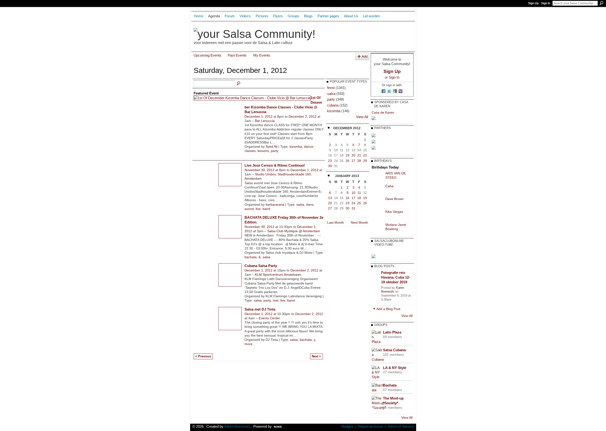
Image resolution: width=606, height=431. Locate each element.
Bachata (390, 385)
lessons (263, 151)
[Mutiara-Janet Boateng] (377, 228)
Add (365, 56)
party (274, 151)
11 (359, 193)
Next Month (359, 222)
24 (353, 203)
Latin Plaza (392, 332)
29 (365, 161)
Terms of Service (401, 426)
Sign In (545, 3)
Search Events (239, 83)
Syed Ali (271, 146)
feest (331, 88)
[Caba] (377, 189)
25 (359, 203)
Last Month (335, 222)
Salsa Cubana (394, 350)
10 (353, 193)
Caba (389, 186)
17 (353, 198)
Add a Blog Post (388, 309)
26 (347, 161)
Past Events (237, 55)
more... (250, 344)
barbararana (275, 204)
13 (330, 198)
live (258, 209)
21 (359, 155)
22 (365, 155)
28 (359, 161)
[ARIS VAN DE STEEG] (377, 176)
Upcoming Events (207, 55)
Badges (347, 426)
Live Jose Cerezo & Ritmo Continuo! (275, 165)
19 (347, 155)
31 (353, 208)
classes (250, 151)
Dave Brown (394, 199)
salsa (300, 204)
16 (347, 198)
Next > (316, 356)
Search (601, 3)
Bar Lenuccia (265, 121)
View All (362, 117)
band (266, 209)
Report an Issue (370, 426)
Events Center (269, 318)
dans (309, 204)
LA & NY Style (394, 368)
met (275, 300)
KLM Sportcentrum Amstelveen (278, 274)
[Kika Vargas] (377, 215)
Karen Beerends (392, 289)
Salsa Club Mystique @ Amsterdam (293, 231)
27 (353, 161)
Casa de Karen (383, 112)
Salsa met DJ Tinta (260, 309)
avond (249, 209)
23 (330, 161)
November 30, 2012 (259, 170)
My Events (261, 55)
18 (359, 198)
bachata (251, 257)
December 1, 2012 (258, 116)
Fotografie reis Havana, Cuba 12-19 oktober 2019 (395, 277)
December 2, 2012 (302, 116)
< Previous (203, 356)
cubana (333, 105)
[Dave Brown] (377, 202)
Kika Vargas (394, 211)
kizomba (296, 146)
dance (308, 146)
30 (330, 166)
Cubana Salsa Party (261, 266)
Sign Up (533, 3)
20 (353, 155)
